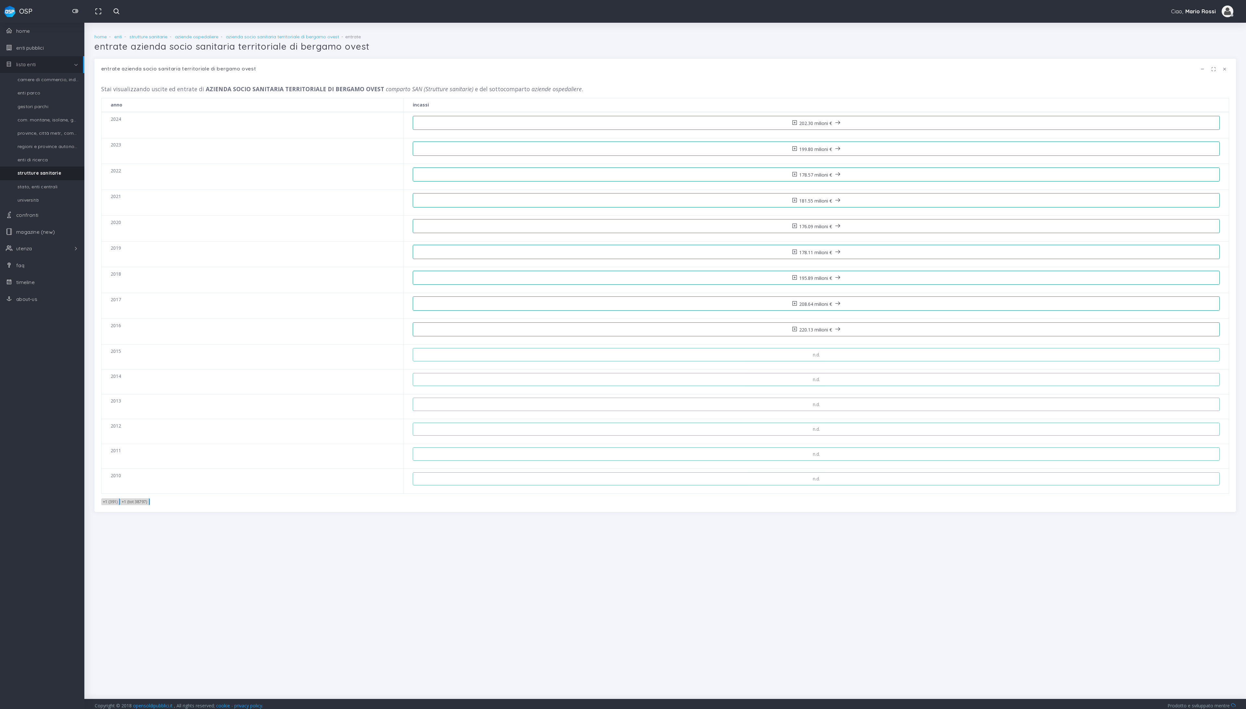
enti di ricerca (33, 160)
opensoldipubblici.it (153, 706)
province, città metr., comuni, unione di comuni (51, 133)
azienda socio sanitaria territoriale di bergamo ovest (282, 37)
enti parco (29, 93)
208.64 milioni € (816, 304)
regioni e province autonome (49, 146)
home (100, 37)
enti (118, 37)
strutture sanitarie (39, 173)
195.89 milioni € (816, 278)
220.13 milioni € (816, 330)
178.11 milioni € (816, 252)
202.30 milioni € (816, 123)
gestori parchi (33, 106)
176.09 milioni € (816, 226)
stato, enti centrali (37, 187)
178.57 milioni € (816, 175)
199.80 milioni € (816, 149)
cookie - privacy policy (239, 706)
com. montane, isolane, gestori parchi (51, 120)
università (28, 200)
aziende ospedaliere (196, 37)
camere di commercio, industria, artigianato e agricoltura (51, 79)
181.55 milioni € (816, 201)
